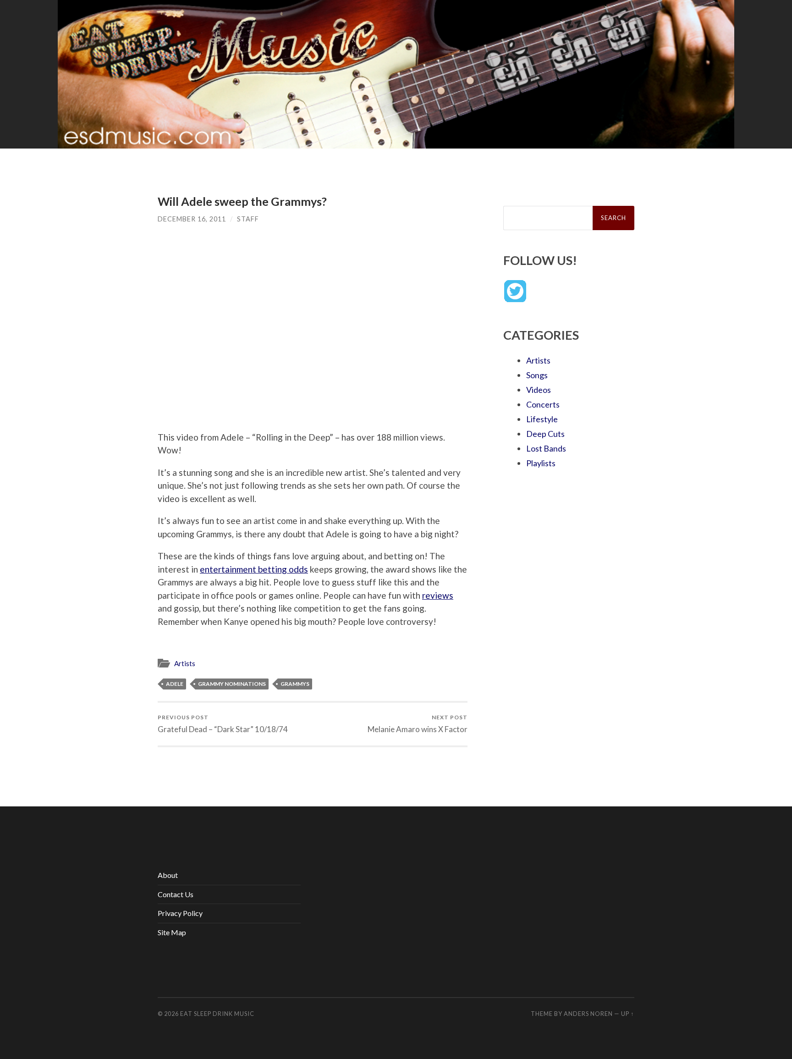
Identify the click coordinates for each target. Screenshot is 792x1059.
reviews (437, 595)
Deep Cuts (545, 434)
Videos (538, 390)
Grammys (294, 683)
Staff (248, 219)
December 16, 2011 (192, 219)
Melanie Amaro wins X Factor (418, 724)
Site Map (172, 932)
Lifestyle (542, 419)
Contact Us (175, 894)
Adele (174, 683)
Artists (184, 663)
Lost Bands (546, 448)
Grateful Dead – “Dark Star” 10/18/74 (223, 724)
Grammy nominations (232, 683)
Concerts (543, 404)
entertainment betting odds (254, 569)
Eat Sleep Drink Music (217, 1013)
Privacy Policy (180, 913)
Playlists (541, 463)
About (168, 875)
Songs (537, 375)
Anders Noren (588, 1013)
